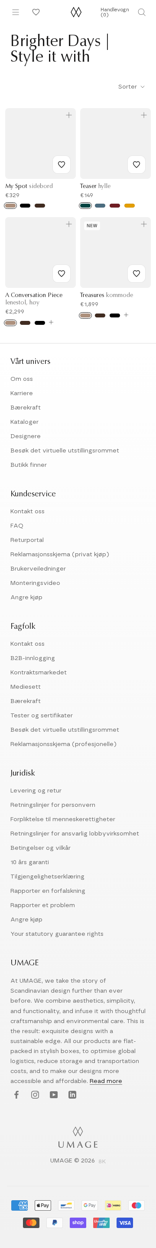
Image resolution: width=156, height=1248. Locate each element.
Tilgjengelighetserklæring (47, 877)
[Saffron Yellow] (129, 206)
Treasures (106, 296)
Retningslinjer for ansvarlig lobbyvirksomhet (74, 834)
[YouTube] (53, 1095)
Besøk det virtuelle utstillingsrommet (64, 451)
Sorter (128, 87)
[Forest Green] (85, 206)
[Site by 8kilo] (102, 1162)
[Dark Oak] (40, 206)
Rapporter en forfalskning (47, 891)
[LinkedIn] (71, 1095)
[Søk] (141, 12)
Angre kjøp (26, 597)
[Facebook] (15, 1095)
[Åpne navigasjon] (15, 12)
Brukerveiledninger (38, 569)
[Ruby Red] (115, 206)
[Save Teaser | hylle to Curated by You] (136, 164)
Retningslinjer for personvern (52, 805)
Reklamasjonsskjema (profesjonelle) (63, 744)
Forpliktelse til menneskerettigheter (62, 819)
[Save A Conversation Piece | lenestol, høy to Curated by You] (61, 273)
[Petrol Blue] (100, 206)
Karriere (21, 393)
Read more (106, 1081)
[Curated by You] (35, 12)
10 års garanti (29, 862)
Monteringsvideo (35, 583)
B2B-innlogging (32, 658)
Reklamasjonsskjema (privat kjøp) (59, 554)
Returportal (27, 540)
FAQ (16, 526)
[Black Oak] (25, 206)
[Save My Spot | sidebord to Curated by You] (61, 164)
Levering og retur (36, 791)
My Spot (29, 187)
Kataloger (24, 422)
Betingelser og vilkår (40, 848)
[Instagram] (34, 1095)
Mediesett (25, 687)
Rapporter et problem (42, 905)
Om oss (21, 379)
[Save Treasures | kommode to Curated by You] (136, 273)
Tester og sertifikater (41, 716)
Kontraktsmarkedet (38, 673)
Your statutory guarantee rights (57, 934)
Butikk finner (28, 465)
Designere (25, 436)
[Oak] (10, 206)
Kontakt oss (27, 511)
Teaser (95, 187)
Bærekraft (25, 408)
